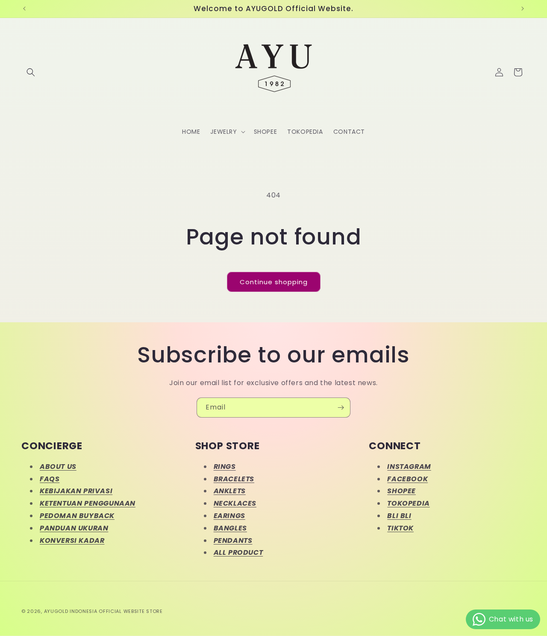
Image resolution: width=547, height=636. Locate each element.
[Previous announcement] (24, 8)
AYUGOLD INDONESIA (70, 611)
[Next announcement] (522, 8)
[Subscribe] (340, 408)
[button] (30, 72)
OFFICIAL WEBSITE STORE (130, 611)
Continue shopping (274, 281)
